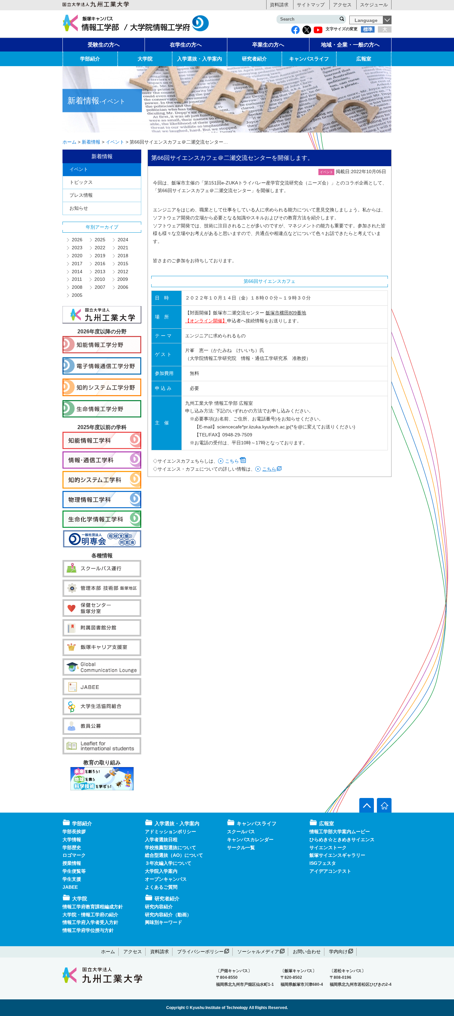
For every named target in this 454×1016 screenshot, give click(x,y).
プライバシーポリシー (200, 951)
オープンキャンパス (166, 879)
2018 (123, 255)
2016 (100, 263)
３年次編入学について (168, 863)
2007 (100, 287)
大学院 (145, 58)
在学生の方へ (186, 45)
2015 (123, 263)
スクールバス (241, 831)
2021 (123, 247)
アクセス (342, 4)
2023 (77, 247)
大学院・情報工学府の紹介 (90, 914)
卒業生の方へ (268, 45)
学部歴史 (71, 847)
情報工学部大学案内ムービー (339, 831)
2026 (77, 239)
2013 (100, 271)
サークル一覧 (241, 847)
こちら (232, 461)
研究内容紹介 (159, 906)
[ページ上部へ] (366, 805)
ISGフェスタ (322, 863)
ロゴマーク (74, 855)
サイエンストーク (328, 847)
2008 (77, 287)
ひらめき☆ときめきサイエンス (342, 839)
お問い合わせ (307, 951)
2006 (123, 287)
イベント (78, 169)
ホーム (108, 951)
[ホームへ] (384, 805)
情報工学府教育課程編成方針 (92, 906)
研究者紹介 (254, 58)
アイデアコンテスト (330, 871)
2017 (77, 263)
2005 (77, 295)
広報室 (363, 58)
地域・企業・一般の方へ (350, 45)
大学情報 (71, 839)
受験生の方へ (104, 45)
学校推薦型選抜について (170, 847)
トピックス (81, 182)
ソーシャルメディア (258, 951)
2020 (77, 255)
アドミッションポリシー (170, 831)
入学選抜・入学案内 (199, 58)
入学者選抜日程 (161, 839)
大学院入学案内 (161, 871)
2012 (123, 271)
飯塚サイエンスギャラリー (337, 855)
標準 (368, 29)
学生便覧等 (74, 871)
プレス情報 (81, 195)
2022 (100, 247)
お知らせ (78, 208)
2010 (99, 279)
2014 (77, 271)
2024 (123, 239)
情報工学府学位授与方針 (88, 930)
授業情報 (71, 863)
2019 (100, 255)
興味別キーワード (163, 922)
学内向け (338, 951)
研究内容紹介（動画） (168, 914)
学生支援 (71, 879)
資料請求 (279, 4)
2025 (100, 239)
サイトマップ (311, 4)
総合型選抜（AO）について (174, 855)
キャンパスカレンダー (250, 839)
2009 (122, 279)
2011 (76, 279)
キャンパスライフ (309, 58)
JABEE (70, 887)
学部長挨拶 (74, 831)
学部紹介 (90, 58)
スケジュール (374, 4)
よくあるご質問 (161, 887)
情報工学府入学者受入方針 (90, 922)
